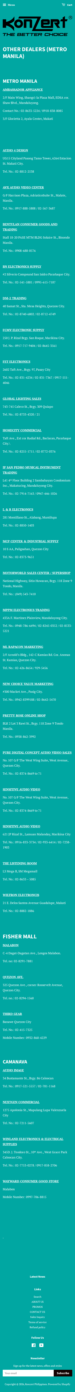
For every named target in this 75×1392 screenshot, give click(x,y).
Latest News (37, 1277)
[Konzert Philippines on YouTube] (41, 1346)
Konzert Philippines (36, 1384)
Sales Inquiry (37, 1317)
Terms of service (37, 1322)
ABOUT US (37, 1301)
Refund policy (37, 1327)
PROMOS (37, 1307)
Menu (11, 5)
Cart (69, 5)
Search (37, 1296)
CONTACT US (37, 1312)
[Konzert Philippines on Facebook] (33, 1346)
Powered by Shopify (59, 1384)
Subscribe (63, 1373)
